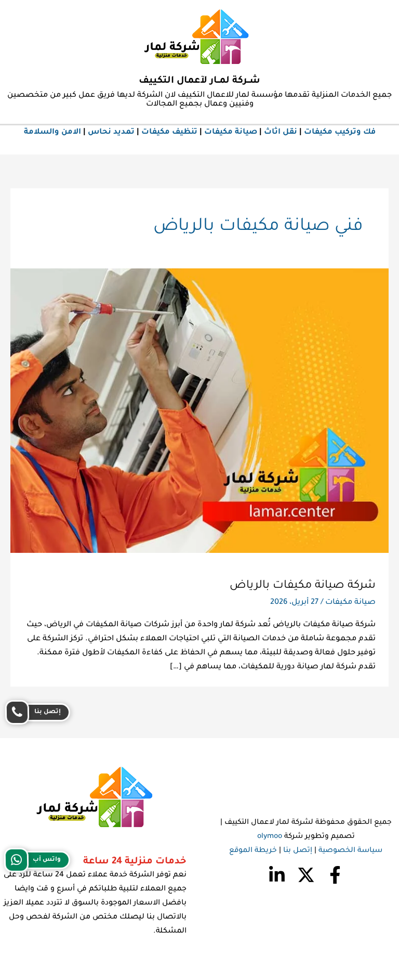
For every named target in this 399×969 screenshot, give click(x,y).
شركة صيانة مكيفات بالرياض (303, 586)
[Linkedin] (276, 874)
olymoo (269, 837)
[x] (306, 874)
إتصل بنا (297, 851)
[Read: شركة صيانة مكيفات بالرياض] (199, 411)
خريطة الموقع (253, 851)
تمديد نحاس (111, 132)
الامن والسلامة (52, 132)
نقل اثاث (280, 132)
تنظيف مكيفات (169, 132)
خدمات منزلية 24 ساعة (135, 862)
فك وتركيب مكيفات (340, 132)
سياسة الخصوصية (350, 851)
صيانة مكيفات (230, 132)
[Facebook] (335, 874)
